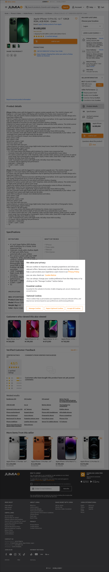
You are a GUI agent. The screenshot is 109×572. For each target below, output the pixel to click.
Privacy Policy (73, 272)
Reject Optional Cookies (54, 308)
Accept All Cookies (73, 308)
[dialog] (54, 286)
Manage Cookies (35, 308)
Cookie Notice (50, 275)
